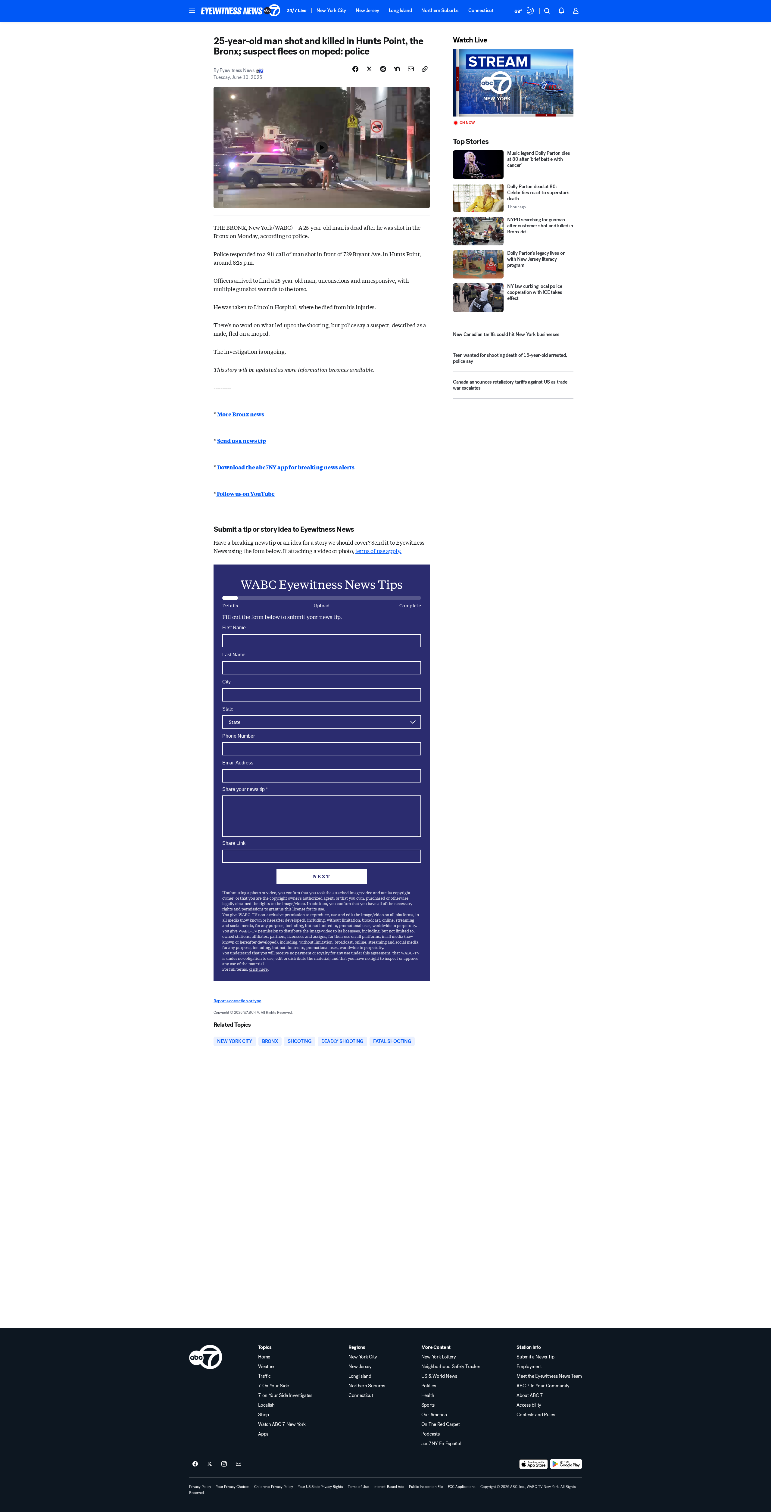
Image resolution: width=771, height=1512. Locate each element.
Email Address (237, 762)
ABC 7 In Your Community (543, 1385)
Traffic (264, 1376)
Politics (428, 1385)
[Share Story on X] (369, 69)
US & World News (439, 1376)
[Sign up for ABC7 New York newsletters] (239, 1464)
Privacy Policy (200, 1487)
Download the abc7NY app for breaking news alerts (285, 467)
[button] (192, 10)
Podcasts (430, 1434)
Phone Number (238, 736)
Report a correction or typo (237, 1001)
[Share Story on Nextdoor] (397, 69)
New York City (331, 10)
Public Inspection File (426, 1487)
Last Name (233, 654)
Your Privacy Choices (232, 1487)
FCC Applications (462, 1487)
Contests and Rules (536, 1414)
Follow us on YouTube (245, 493)
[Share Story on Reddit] (383, 69)
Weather (266, 1366)
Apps (263, 1434)
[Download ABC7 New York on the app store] (533, 1464)
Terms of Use (358, 1487)
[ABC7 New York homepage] (240, 10)
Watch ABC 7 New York (282, 1424)
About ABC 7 (530, 1395)
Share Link (233, 843)
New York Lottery (438, 1357)
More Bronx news (240, 414)
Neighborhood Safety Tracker (450, 1366)
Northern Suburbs (440, 10)
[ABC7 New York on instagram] (224, 1464)
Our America (434, 1414)
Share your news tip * (245, 789)
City (226, 681)
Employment (529, 1366)
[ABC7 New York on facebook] (195, 1464)
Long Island (400, 10)
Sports (428, 1405)
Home (264, 1357)
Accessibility (529, 1405)
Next (321, 876)
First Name (234, 627)
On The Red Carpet (440, 1424)
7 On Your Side (273, 1385)
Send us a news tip (241, 440)
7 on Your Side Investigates (285, 1395)
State (227, 708)
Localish (266, 1405)
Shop (263, 1414)
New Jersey (367, 10)
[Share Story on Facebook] (355, 69)
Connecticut (480, 10)
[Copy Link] (425, 69)
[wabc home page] (205, 1357)
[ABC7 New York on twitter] (210, 1464)
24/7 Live (296, 10)
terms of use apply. (378, 551)
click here (258, 969)
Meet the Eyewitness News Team (549, 1376)
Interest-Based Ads (388, 1487)
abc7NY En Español (441, 1443)
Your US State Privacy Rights (320, 1487)
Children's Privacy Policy (273, 1487)
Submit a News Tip (535, 1357)
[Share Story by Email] (411, 69)
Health (427, 1395)
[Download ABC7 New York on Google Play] (566, 1464)
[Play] (513, 83)
